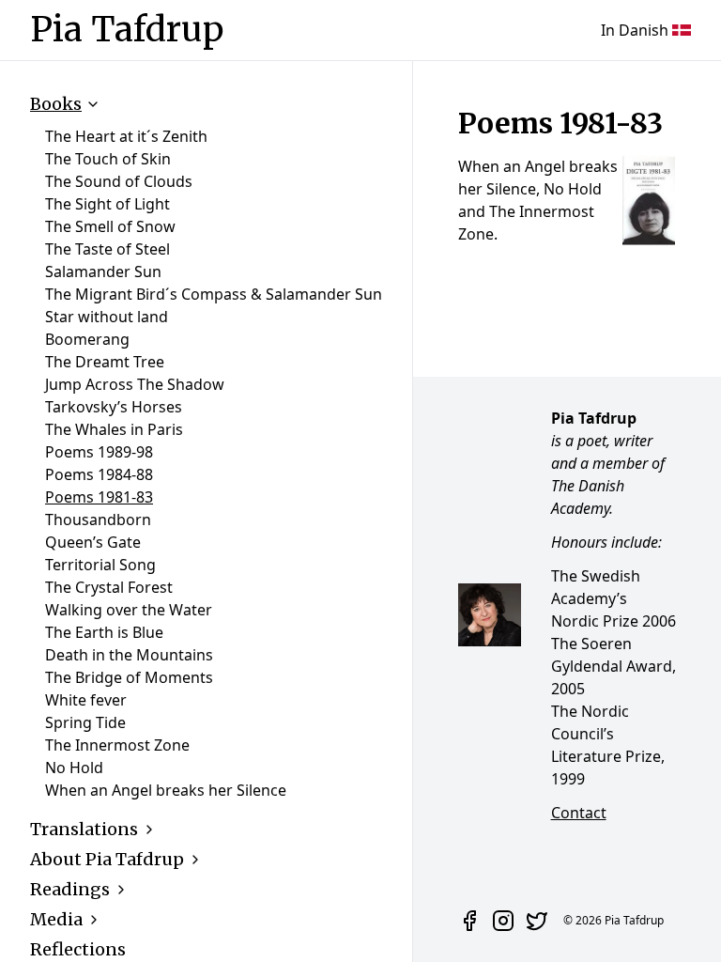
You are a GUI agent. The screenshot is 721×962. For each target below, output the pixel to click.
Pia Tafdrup (126, 30)
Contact (578, 812)
